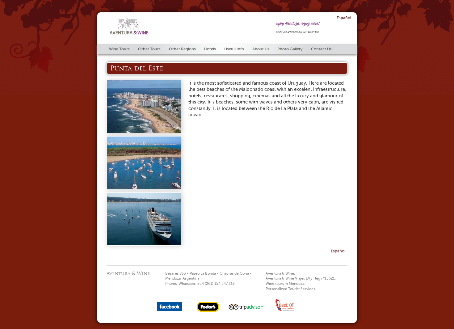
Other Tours (149, 49)
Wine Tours (119, 49)
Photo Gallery (290, 49)
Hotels (210, 49)
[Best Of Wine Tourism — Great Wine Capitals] (284, 311)
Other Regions (182, 49)
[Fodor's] (208, 310)
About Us (260, 49)
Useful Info (234, 49)
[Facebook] (169, 310)
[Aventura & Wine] (129, 31)
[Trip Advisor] (246, 310)
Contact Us (321, 49)
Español (344, 17)
